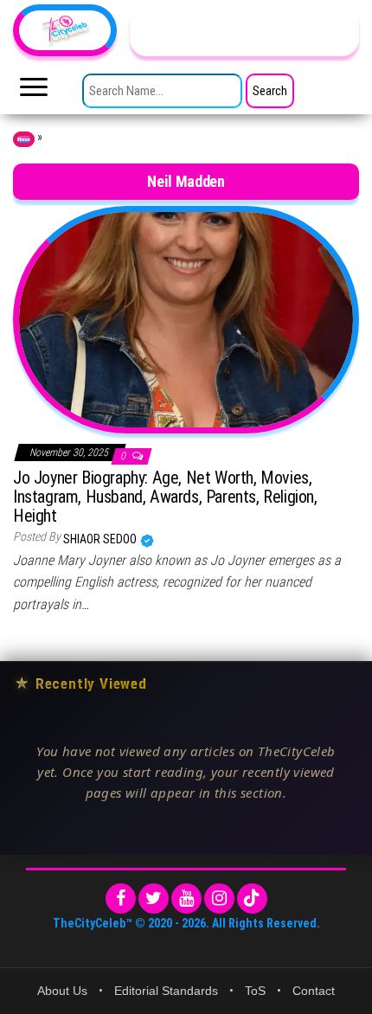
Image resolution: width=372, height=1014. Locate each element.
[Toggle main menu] (34, 92)
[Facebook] (121, 898)
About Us (62, 991)
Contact (313, 991)
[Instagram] (219, 898)
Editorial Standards (166, 991)
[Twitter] (153, 898)
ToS (255, 991)
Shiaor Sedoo (101, 539)
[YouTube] (186, 898)
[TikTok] (252, 898)
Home (23, 139)
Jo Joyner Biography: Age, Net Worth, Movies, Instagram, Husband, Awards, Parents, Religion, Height (165, 496)
